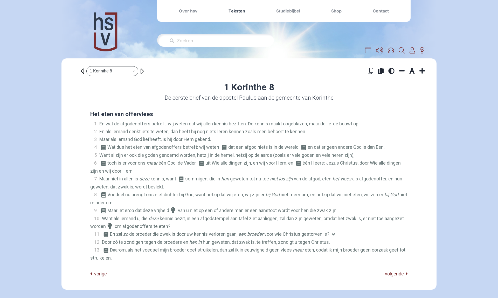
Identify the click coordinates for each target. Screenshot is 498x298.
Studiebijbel (288, 10)
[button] (368, 50)
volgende (395, 273)
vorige (99, 273)
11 (96, 234)
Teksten (237, 10)
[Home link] (105, 35)
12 (96, 242)
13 (96, 250)
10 (96, 218)
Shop (336, 10)
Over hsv (188, 10)
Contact (381, 10)
